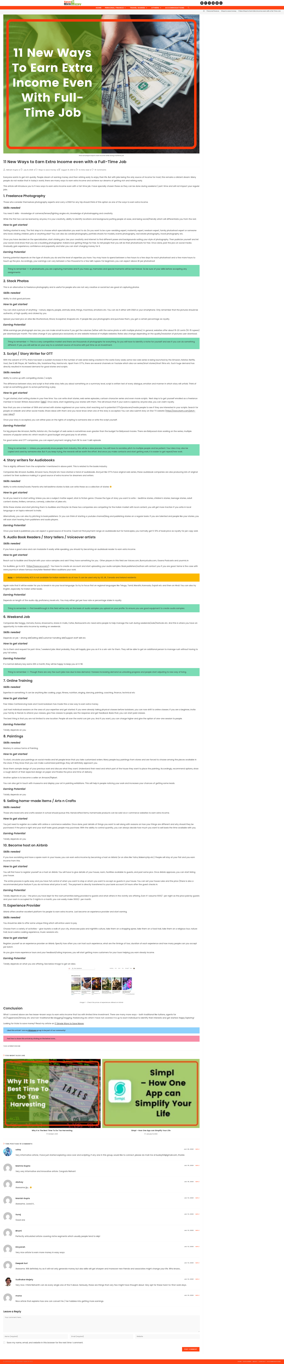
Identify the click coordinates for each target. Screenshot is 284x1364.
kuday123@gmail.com (166, 1155)
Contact (262, 1361)
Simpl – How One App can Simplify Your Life (151, 1130)
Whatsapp (32, 1030)
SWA (43, 402)
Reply (198, 1149)
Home (240, 1361)
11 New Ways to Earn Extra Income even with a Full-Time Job (259, 11)
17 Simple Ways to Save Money (69, 1023)
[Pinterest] (205, 3)
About (255, 1361)
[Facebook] (202, 3)
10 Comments (100, 170)
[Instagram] (209, 3)
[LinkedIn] (213, 3)
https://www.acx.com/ (37, 566)
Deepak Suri (22, 1263)
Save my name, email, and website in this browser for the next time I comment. (45, 1342)
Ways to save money (47, 170)
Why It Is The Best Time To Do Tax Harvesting (52, 1130)
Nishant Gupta (12, 170)
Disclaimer (247, 1361)
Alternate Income (14, 1046)
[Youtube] (217, 3)
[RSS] (221, 3)
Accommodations (274, 1361)
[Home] (204, 11)
